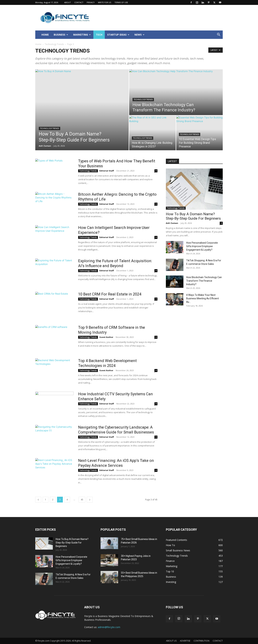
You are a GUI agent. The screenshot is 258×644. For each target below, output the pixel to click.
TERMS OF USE (121, 2)
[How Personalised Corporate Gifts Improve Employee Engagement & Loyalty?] (174, 247)
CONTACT (78, 2)
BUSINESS (59, 34)
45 (82, 499)
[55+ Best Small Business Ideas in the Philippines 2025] (109, 577)
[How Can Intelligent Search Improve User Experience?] (54, 238)
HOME (45, 34)
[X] (214, 2)
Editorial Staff (106, 170)
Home (38, 44)
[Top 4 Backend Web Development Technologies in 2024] (54, 371)
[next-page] (90, 499)
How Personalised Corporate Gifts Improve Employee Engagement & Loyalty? (202, 246)
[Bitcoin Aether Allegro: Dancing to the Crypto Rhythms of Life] (54, 205)
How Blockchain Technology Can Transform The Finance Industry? (204, 281)
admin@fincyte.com (109, 627)
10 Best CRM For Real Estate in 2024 (109, 294)
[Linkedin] (202, 2)
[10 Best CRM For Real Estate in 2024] (54, 305)
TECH (99, 34)
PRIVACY (91, 2)
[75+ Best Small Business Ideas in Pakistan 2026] (109, 543)
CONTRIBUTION (201, 640)
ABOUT (67, 2)
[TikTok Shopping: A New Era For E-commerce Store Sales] (174, 265)
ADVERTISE (185, 640)
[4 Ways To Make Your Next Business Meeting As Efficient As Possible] (174, 299)
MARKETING (80, 34)
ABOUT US (171, 640)
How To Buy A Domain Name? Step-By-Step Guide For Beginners (193, 216)
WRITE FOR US (104, 2)
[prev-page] (38, 499)
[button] (218, 35)
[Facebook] (191, 2)
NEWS (138, 34)
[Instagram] (197, 2)
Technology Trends (54, 44)
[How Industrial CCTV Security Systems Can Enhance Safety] (54, 405)
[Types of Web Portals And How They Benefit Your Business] (54, 172)
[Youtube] (220, 2)
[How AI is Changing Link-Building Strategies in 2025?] (152, 133)
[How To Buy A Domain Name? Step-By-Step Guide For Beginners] (82, 109)
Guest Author (106, 337)
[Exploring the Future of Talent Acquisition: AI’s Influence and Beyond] (54, 272)
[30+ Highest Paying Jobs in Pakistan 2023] (109, 560)
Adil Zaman (45, 145)
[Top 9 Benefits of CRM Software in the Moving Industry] (54, 337)
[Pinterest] (208, 2)
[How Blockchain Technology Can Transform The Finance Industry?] (176, 92)
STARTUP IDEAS (117, 34)
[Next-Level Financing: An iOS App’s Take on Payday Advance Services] (54, 471)
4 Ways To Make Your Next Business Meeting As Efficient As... (202, 298)
